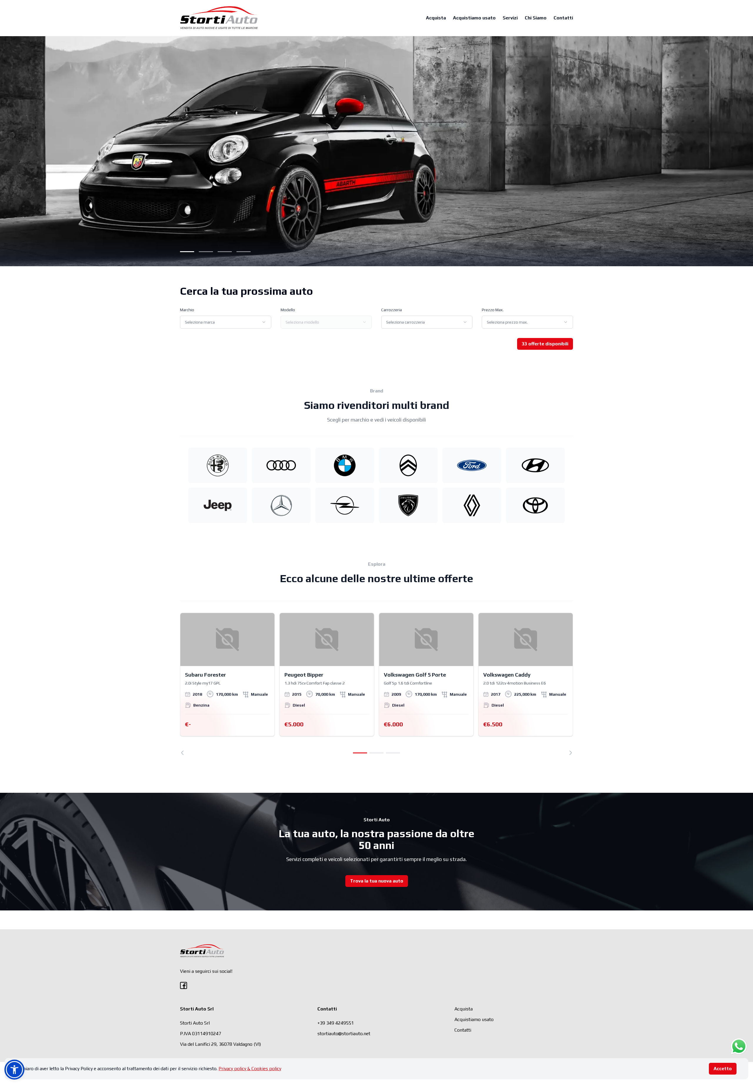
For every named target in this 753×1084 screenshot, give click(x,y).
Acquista (436, 18)
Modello (288, 309)
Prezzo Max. (493, 309)
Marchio (187, 309)
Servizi (510, 18)
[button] (14, 1069)
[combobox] (225, 322)
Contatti (563, 18)
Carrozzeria (391, 309)
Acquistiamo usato (474, 18)
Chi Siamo (536, 18)
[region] (376, 684)
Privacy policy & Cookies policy (250, 1068)
